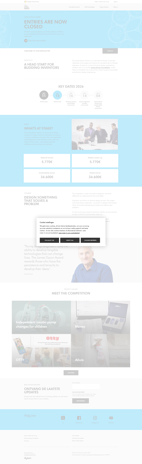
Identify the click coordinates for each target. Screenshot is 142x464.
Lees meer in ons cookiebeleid (69, 233)
